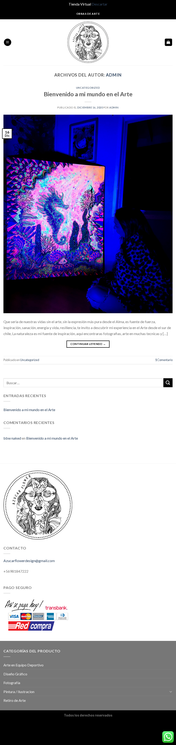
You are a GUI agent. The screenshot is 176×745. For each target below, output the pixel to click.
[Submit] (168, 382)
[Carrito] (168, 42)
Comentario (164, 360)
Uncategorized (88, 87)
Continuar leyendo (88, 344)
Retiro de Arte (14, 700)
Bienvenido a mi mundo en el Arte (88, 94)
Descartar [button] (99, 4)
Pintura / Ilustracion (18, 691)
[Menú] (7, 42)
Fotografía (11, 682)
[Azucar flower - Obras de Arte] (88, 42)
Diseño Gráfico (15, 674)
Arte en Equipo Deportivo (23, 665)
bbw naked (12, 438)
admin (114, 74)
